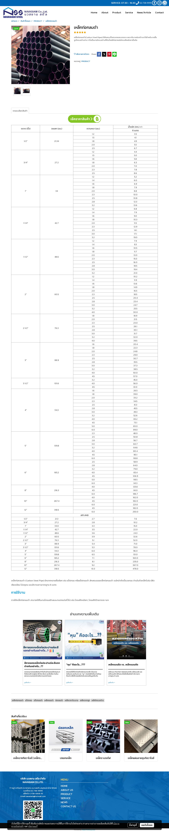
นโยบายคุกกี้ (32, 826)
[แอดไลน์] (33, 810)
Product (116, 12)
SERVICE (66, 798)
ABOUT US (67, 790)
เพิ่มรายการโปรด (82, 54)
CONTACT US (68, 806)
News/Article (144, 12)
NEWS (64, 802)
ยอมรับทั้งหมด (146, 825)
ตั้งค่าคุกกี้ (133, 825)
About (104, 12)
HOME (64, 786)
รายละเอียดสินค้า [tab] (20, 110)
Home (94, 12)
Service (129, 12)
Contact (159, 12)
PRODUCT (85, 61)
